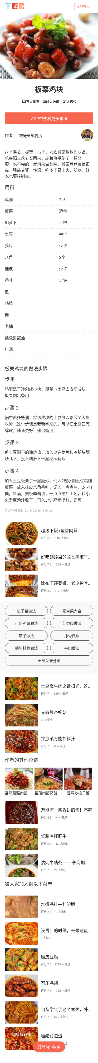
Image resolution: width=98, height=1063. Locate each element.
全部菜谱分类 (49, 660)
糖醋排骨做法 (26, 648)
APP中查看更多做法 (49, 118)
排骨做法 (71, 635)
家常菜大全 (71, 611)
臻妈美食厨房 (30, 135)
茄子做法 (26, 635)
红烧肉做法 (71, 623)
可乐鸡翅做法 (26, 623)
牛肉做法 (71, 648)
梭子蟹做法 (26, 611)
